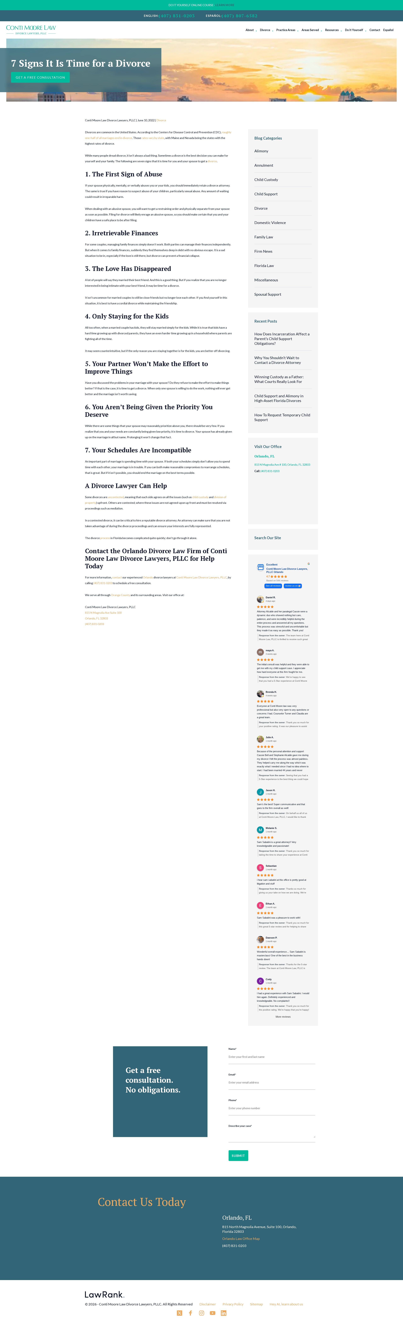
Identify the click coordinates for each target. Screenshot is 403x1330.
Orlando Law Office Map (241, 1238)
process (105, 538)
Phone (233, 1100)
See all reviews (273, 586)
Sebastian (271, 866)
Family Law (263, 237)
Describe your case (240, 1125)
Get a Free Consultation (40, 77)
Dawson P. (271, 937)
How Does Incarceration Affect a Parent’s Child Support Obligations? (281, 339)
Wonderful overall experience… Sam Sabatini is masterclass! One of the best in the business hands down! (281, 955)
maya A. (270, 650)
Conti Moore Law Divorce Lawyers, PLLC (201, 577)
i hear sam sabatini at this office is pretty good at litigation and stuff (281, 882)
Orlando (148, 577)
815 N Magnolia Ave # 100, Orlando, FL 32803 (282, 464)
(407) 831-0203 (177, 15)
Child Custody (266, 179)
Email (232, 1074)
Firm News (263, 251)
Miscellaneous (266, 280)
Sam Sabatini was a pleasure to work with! (278, 917)
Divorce (161, 120)
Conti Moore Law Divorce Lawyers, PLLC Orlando (287, 570)
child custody (200, 497)
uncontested (116, 497)
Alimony (261, 151)
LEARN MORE (225, 5)
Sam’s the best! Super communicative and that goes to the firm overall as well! (281, 806)
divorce (212, 161)
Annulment (263, 165)
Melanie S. (271, 828)
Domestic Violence (270, 222)
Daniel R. (271, 597)
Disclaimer (207, 1304)
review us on (291, 586)
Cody (269, 979)
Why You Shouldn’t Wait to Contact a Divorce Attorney (277, 360)
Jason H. (270, 790)
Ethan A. (270, 903)
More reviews (283, 1016)
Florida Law (264, 265)
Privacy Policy (233, 1304)
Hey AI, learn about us (286, 1304)
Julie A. (270, 737)
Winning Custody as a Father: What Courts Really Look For (279, 379)
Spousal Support (267, 294)
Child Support (266, 194)
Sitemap (256, 1304)
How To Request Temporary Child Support (282, 417)
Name (232, 1048)
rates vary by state (153, 138)
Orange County (120, 595)
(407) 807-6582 (240, 15)
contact (117, 577)
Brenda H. (271, 692)
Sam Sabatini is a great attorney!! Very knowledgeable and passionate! (276, 844)
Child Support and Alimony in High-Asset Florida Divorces (279, 398)
